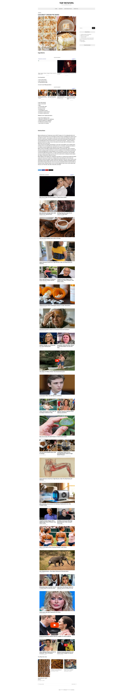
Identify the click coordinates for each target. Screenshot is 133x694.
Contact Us (76, 8)
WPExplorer (65, 689)
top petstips (66, 3)
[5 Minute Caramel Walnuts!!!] (57, 668)
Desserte (60, 8)
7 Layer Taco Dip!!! (83, 36)
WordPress (72, 689)
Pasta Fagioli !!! (82, 41)
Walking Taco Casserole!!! (84, 35)
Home (56, 8)
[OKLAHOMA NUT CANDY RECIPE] (44, 676)
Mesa (59, 689)
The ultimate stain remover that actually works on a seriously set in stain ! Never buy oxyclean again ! (86, 39)
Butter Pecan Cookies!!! (68, 669)
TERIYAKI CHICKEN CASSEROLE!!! (85, 34)
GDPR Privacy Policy (68, 8)
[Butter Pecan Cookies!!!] (70, 668)
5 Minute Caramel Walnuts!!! (56, 669)
